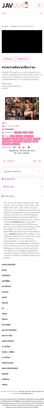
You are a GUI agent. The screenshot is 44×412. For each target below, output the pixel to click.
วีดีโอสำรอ (23, 59)
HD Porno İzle (25, 151)
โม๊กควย (4, 319)
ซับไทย (30, 132)
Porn (24, 132)
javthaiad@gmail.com (26, 393)
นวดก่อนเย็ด (19, 136)
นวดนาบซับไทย (29, 136)
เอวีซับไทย (5, 379)
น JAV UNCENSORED (6, 399)
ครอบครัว (5, 292)
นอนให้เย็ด (22, 138)
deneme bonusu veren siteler (33, 201)
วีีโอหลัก (9, 59)
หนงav (8, 403)
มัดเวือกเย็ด (37, 138)
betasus (16, 203)
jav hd (24, 243)
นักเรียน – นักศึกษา (8, 352)
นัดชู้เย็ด (29, 138)
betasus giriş (7, 203)
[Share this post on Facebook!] (19, 147)
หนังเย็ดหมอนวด (17, 141)
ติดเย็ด (12, 136)
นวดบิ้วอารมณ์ (6, 138)
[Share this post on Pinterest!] (29, 147)
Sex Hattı (3, 403)
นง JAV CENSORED (36, 403)
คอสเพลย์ (5, 374)
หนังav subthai (8, 341)
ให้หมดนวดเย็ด (15, 144)
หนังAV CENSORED (9, 265)
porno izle (9, 201)
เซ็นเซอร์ (5, 303)
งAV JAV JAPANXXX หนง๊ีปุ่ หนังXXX (24, 399)
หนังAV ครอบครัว (8, 363)
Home (6, 26)
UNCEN (4, 385)
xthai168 (26, 153)
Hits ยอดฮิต (6, 325)
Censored (13, 26)
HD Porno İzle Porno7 (23, 407)
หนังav (4, 297)
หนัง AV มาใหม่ (7, 335)
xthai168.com (17, 222)
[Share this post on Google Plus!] (24, 147)
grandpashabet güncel (29, 206)
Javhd (19, 153)
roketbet (17, 206)
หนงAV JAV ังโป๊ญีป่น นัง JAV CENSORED (19, 401)
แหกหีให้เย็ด (6, 144)
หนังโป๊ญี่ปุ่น (6, 281)
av (3, 308)
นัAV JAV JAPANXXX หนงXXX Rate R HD (31, 391)
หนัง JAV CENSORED (9, 330)
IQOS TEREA (34, 407)
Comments (9, 129)
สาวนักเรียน (6, 357)
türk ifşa (34, 401)
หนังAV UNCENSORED (10, 368)
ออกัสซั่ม (35, 141)
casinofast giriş (7, 206)
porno (4, 201)
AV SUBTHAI (6, 286)
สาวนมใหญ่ (6, 346)
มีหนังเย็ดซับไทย (7, 141)
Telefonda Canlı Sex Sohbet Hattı (20, 403)
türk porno (40, 401)
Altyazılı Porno (14, 151)
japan (4, 314)
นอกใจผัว (15, 138)
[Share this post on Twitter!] (14, 147)
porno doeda (18, 201)
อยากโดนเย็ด (27, 141)
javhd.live (12, 234)
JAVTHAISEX (28, 405)
